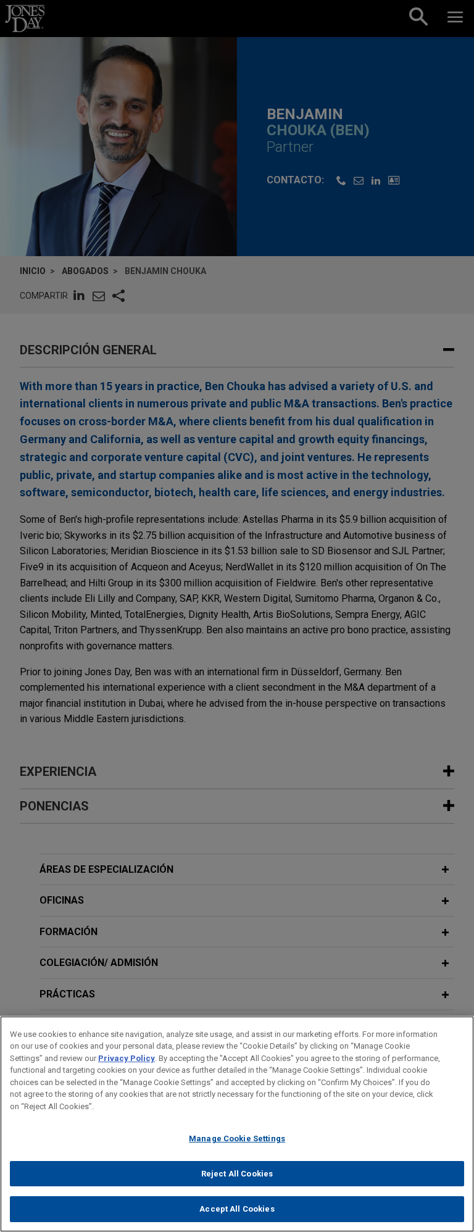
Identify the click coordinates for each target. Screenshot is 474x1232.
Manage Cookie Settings (237, 1138)
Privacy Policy (126, 1058)
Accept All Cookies (236, 1208)
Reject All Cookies (237, 1173)
